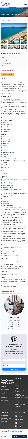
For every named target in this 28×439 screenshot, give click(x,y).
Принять (23, 436)
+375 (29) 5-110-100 (19, 397)
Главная (2, 18)
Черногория (5, 60)
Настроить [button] (3, 436)
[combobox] (4, 365)
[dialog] (14, 434)
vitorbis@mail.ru (18, 406)
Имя (3, 358)
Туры (6, 18)
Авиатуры (11, 18)
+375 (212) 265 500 (19, 395)
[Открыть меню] (25, 3)
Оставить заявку (7, 74)
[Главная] (5, 2)
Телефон (4, 363)
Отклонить (16, 436)
